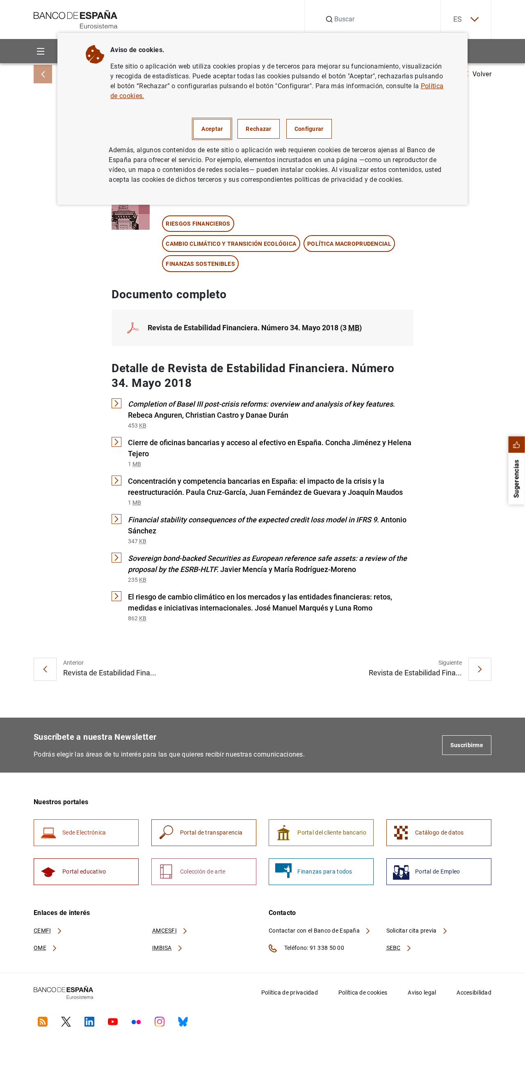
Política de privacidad (289, 992)
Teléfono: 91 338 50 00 (313, 948)
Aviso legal (422, 992)
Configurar (309, 129)
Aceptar (212, 129)
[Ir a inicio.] (76, 19)
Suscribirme (466, 745)
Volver (481, 74)
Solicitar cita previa (412, 930)
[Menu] (40, 51)
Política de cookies (362, 992)
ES (457, 19)
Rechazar (258, 129)
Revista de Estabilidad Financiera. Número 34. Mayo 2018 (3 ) (255, 327)
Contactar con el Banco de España (315, 930)
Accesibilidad (474, 992)
